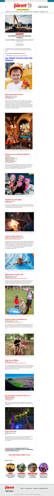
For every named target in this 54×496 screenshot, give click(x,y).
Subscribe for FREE (43, 488)
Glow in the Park (10, 431)
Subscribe (8, 448)
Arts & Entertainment (32, 473)
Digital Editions (36, 11)
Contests (13, 11)
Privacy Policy (29, 488)
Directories (31, 11)
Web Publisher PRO (37, 494)
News (47, 11)
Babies (21, 11)
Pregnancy (18, 11)
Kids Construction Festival (14, 94)
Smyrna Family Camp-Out (13, 236)
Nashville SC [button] (7, 204)
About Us (23, 488)
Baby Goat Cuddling (11, 360)
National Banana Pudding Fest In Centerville (21, 476)
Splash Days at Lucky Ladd (14, 274)
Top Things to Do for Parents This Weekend (19, 55)
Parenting (26, 11)
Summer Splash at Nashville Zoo (16, 319)
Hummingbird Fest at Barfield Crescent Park (32, 476)
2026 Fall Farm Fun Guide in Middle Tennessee (10, 476)
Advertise (35, 488)
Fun (10, 473)
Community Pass (8, 247)
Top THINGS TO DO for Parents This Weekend (43, 476)
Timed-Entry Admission (9, 278)
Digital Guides (42, 11)
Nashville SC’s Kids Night (13, 199)
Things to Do (8, 11)
